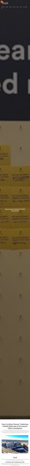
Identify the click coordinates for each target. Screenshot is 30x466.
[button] (2, 8)
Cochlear (2, 430)
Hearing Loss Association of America (24, 464)
